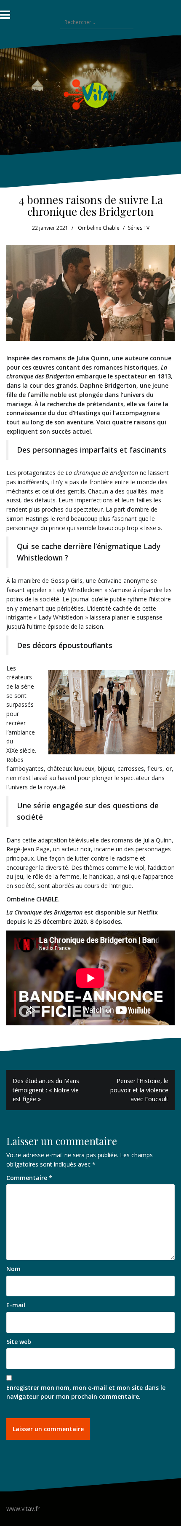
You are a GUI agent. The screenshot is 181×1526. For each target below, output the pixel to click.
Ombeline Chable (99, 227)
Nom (13, 1269)
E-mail (15, 1305)
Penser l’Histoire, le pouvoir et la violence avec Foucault (139, 1090)
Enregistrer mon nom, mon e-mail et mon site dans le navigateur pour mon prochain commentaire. (85, 1392)
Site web (18, 1342)
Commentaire (29, 1178)
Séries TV (138, 227)
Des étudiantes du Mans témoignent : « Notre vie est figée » (46, 1090)
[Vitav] (90, 94)
